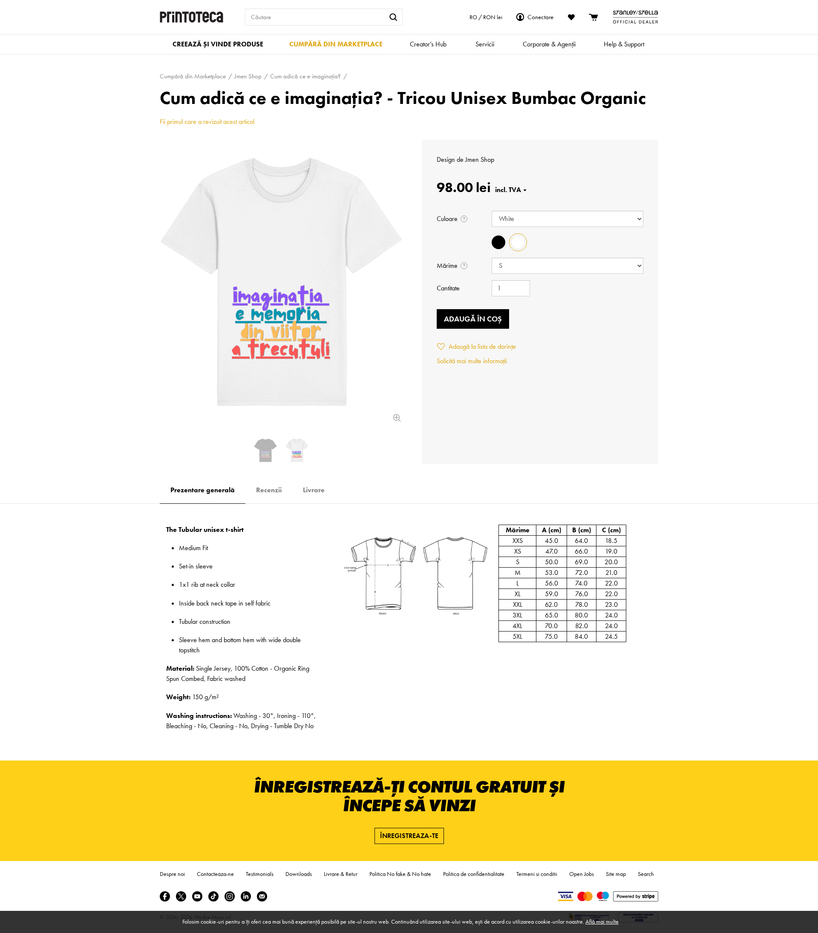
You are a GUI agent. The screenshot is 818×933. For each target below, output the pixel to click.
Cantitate (448, 288)
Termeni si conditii (536, 874)
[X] (181, 896)
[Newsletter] (262, 896)
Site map (616, 874)
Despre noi (172, 874)
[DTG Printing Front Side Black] (265, 450)
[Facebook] (165, 896)
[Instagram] (230, 896)
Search (646, 874)
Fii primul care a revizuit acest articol (207, 121)
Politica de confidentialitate (473, 874)
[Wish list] (571, 17)
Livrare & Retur (340, 874)
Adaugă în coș (473, 319)
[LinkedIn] (246, 896)
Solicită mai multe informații (472, 360)
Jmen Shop (479, 159)
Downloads (298, 874)
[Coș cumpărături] (594, 17)
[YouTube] (197, 896)
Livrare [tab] (314, 489)
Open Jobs (581, 874)
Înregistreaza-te (409, 835)
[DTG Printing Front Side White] (281, 282)
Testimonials (260, 874)
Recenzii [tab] (269, 489)
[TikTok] (213, 896)
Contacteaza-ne (215, 874)
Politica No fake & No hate (400, 874)
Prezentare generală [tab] (202, 489)
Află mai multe (602, 921)
